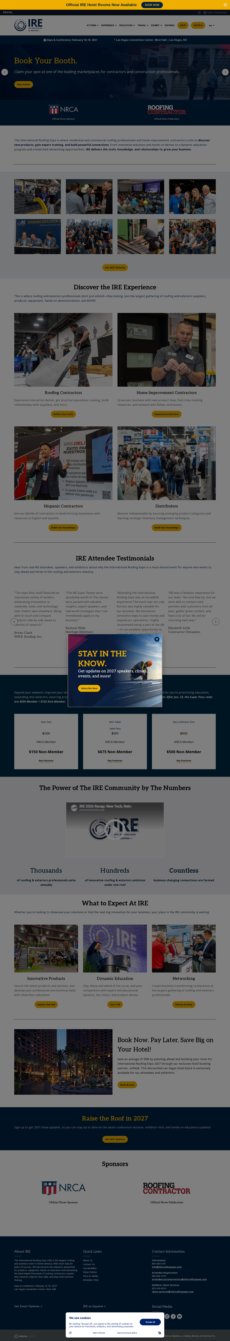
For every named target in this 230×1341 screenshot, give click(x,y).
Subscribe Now (89, 688)
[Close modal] (156, 639)
